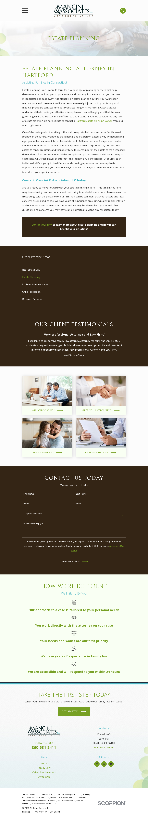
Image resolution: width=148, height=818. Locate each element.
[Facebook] (97, 764)
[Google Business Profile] (111, 764)
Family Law (43, 767)
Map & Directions (104, 747)
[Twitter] (103, 764)
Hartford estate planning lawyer (94, 120)
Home (43, 763)
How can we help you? (33, 523)
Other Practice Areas (44, 772)
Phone (26, 504)
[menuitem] (74, 269)
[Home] (73, 10)
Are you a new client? (33, 513)
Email (78, 504)
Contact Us (44, 776)
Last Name (81, 494)
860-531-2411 (44, 747)
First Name (28, 494)
